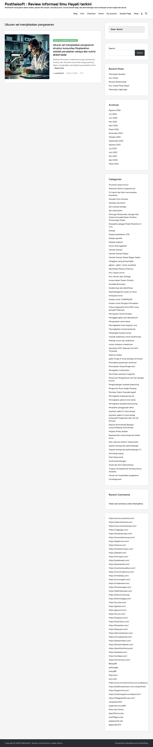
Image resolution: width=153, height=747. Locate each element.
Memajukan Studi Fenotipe (120, 314)
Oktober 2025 (115, 137)
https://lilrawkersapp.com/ (120, 587)
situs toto (113, 679)
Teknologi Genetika (117, 74)
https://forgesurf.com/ (118, 618)
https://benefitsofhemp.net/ (121, 648)
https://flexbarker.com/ (118, 625)
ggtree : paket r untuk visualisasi (122, 265)
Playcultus (113, 675)
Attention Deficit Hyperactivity (122, 188)
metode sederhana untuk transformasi (125, 337)
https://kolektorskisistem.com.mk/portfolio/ (127, 686)
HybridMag (143, 743)
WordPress (130, 743)
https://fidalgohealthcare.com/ (122, 698)
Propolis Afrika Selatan (118, 431)
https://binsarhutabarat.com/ (121, 644)
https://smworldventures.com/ (122, 537)
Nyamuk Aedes (115, 355)
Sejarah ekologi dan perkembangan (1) (125, 449)
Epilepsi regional (116, 242)
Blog (75, 13)
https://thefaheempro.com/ (120, 533)
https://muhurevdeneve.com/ (121, 572)
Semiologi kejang (116, 453)
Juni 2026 (113, 118)
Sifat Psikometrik (116, 457)
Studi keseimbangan (117, 461)
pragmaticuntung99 (117, 706)
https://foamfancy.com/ (119, 621)
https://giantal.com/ (117, 606)
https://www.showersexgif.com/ (122, 526)
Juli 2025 (113, 148)
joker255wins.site (116, 713)
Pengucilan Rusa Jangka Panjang (122, 388)
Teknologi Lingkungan (118, 89)
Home (101, 13)
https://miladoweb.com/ (119, 583)
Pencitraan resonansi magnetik (122, 374)
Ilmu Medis (113, 78)
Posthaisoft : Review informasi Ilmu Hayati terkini (48, 4)
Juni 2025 (113, 152)
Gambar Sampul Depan (118, 253)
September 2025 (116, 141)
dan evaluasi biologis (117, 207)
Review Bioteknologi (117, 82)
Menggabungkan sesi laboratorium (123, 317)
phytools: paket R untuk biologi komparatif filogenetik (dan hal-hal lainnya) (123, 418)
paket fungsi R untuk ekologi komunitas (125, 359)
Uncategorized (115, 479)
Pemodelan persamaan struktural (123, 362)
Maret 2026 (114, 129)
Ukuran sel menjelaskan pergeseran (65, 40)
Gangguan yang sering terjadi (121, 261)
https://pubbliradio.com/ (119, 560)
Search (112, 48)
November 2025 (116, 133)
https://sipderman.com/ (119, 541)
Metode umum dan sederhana (121, 340)
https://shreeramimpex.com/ (121, 549)
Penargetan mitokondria (119, 370)
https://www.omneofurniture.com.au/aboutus (128, 683)
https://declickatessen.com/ (121, 633)
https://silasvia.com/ (117, 545)
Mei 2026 (113, 122)
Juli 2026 (113, 114)
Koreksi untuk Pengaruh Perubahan (123, 303)
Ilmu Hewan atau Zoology (120, 276)
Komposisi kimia (116, 295)
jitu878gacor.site (116, 717)
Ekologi (112, 230)
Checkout (91, 13)
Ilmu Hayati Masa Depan (119, 86)
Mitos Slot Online (116, 709)
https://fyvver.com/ (117, 614)
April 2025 (113, 160)
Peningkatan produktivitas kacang (123, 404)
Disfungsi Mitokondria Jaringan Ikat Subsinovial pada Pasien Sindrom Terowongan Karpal (124, 217)
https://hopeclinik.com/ (119, 690)
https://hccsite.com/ (117, 602)
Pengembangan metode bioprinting (124, 384)
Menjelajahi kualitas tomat (120, 333)
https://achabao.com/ (118, 656)
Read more (59, 68)
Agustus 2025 (115, 145)
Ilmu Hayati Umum (117, 273)
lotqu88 (113, 663)
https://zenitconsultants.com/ (121, 518)
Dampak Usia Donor (117, 203)
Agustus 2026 (115, 110)
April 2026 (113, 125)
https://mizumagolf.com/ (119, 579)
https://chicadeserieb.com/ (120, 637)
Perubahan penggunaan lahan (121, 407)
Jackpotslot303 (115, 702)
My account (112, 13)
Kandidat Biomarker (117, 284)
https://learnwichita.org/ (119, 595)
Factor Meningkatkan (118, 246)
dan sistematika (115, 210)
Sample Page (125, 13)
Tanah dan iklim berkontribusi (121, 465)
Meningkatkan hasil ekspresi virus (123, 325)
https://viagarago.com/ (118, 530)
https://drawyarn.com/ (118, 629)
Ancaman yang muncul (118, 185)
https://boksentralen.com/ (120, 641)
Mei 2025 (113, 156)
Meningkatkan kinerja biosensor (122, 329)
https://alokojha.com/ (118, 652)
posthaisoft (59, 73)
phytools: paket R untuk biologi (122, 411)
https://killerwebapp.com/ (120, 598)
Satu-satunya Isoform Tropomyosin (123, 442)
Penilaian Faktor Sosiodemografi (122, 392)
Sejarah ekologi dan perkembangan (124, 446)
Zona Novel (117, 29)
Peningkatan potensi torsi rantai (122, 400)
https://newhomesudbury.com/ (122, 568)
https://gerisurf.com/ (117, 610)
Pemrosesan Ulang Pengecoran (122, 366)
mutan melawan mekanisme (121, 344)
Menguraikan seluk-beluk (119, 321)
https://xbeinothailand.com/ (121, 522)
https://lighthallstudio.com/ (120, 591)
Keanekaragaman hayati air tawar (123, 292)
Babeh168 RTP (115, 725)
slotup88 (112, 671)
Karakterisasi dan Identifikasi (121, 288)
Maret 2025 (114, 164)
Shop (136, 13)
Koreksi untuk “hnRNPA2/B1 (120, 299)
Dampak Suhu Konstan (118, 199)
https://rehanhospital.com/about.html (125, 694)
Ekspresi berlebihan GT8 (119, 234)
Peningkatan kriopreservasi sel (121, 396)
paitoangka (113, 667)
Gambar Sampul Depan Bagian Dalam (124, 257)
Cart (82, 13)
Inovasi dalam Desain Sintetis (121, 280)
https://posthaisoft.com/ (119, 564)
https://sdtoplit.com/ (117, 553)
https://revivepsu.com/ (118, 556)
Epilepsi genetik (115, 238)
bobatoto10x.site (116, 721)
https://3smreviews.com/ (119, 660)
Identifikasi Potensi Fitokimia (121, 269)
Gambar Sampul (115, 250)
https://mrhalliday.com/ (119, 576)
